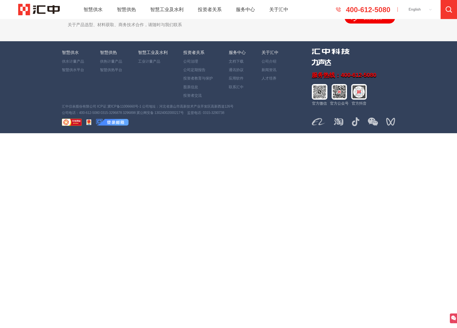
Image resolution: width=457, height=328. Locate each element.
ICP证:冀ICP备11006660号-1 (119, 106)
